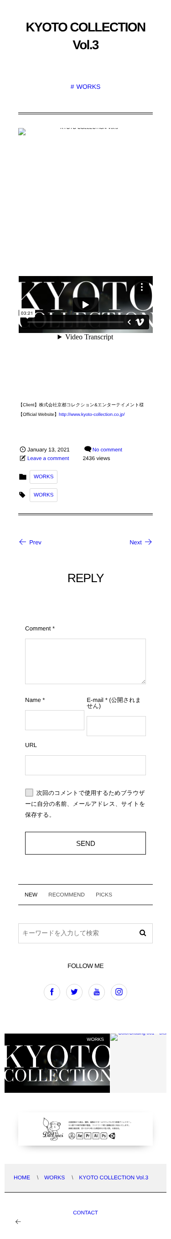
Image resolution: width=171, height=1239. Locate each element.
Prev (35, 542)
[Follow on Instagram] (119, 992)
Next (136, 542)
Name (33, 699)
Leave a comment (48, 458)
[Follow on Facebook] (52, 992)
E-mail (95, 699)
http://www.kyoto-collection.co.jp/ (92, 414)
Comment (38, 628)
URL (31, 745)
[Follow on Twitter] (74, 992)
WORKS (88, 86)
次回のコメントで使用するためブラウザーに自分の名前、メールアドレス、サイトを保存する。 (85, 804)
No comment (107, 450)
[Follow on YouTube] (96, 992)
